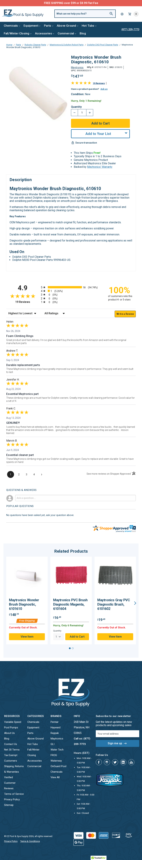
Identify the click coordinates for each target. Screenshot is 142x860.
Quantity (76, 106)
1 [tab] (70, 648)
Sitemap (9, 805)
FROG (54, 755)
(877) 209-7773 (84, 3)
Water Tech (57, 749)
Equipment (31, 25)
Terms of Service (14, 793)
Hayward (55, 727)
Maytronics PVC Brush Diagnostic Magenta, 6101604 (70, 604)
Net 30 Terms (12, 749)
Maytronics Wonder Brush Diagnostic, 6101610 (24, 604)
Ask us (104, 89)
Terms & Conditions (30, 841)
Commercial (66, 33)
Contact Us (10, 744)
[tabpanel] (27, 600)
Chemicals (11, 25)
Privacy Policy (12, 799)
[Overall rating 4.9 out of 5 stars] (81, 83)
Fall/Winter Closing (16, 33)
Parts (47, 25)
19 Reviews (99, 83)
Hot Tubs (88, 25)
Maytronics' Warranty (99, 166)
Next (135, 603)
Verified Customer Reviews (10, 783)
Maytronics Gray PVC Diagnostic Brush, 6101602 (113, 604)
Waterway (56, 760)
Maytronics (57, 738)
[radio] (71, 287)
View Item (27, 636)
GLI (52, 744)
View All (55, 777)
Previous (7, 603)
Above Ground (66, 25)
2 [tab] (73, 648)
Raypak (55, 733)
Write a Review (125, 314)
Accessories (43, 33)
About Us (9, 733)
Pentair (55, 722)
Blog (83, 33)
